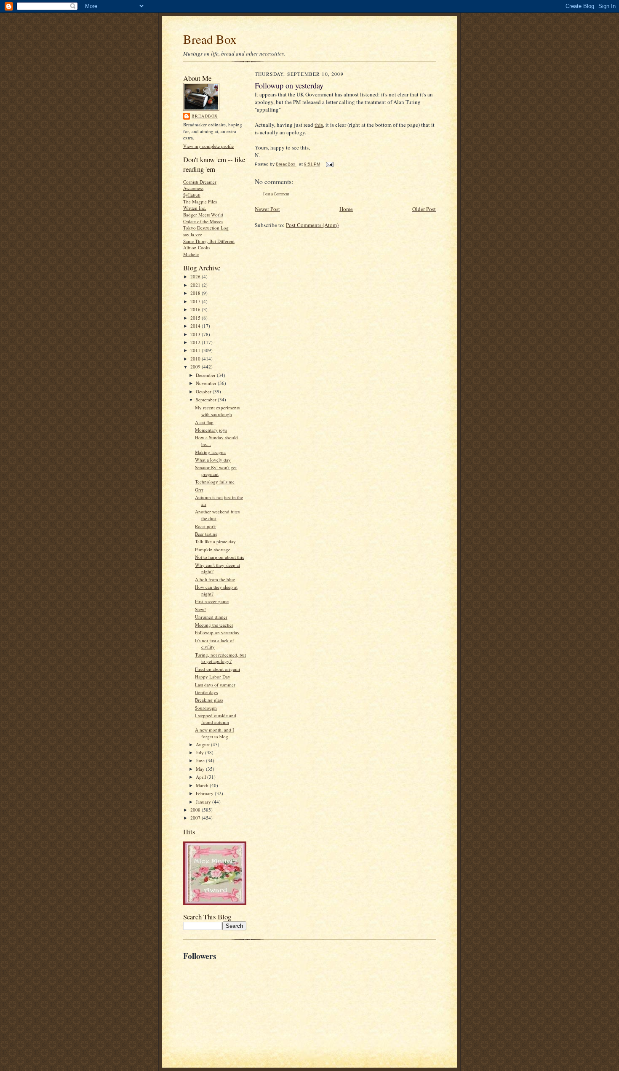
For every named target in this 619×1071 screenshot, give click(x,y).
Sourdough (206, 708)
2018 (196, 293)
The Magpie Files (200, 201)
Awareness (193, 188)
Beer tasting (206, 534)
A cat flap (204, 422)
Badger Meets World (203, 214)
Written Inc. (194, 208)
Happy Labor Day (212, 676)
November (207, 383)
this (319, 124)
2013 (196, 334)
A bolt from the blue (215, 579)
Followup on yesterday (217, 632)
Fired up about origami (217, 669)
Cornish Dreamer (199, 182)
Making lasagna (210, 452)
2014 (196, 326)
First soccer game (212, 601)
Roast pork (205, 526)
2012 (196, 342)
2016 (196, 309)
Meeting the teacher (214, 625)
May (201, 769)
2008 (196, 810)
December (206, 375)
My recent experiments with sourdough (217, 410)
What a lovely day (213, 460)
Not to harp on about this (219, 557)
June (201, 760)
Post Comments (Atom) (312, 225)
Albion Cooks (196, 247)
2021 (196, 285)
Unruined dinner (211, 617)
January (204, 802)
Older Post (424, 209)
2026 (196, 276)
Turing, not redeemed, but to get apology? (220, 658)
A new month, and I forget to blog (214, 733)
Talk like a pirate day (215, 541)
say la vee (192, 234)
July (200, 752)
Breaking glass (209, 700)
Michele (191, 254)
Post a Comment (276, 194)
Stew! (200, 609)
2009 (196, 366)
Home (346, 209)
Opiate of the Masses (203, 221)
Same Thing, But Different (209, 241)
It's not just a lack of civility (214, 643)
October (204, 391)
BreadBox (205, 116)
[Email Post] (329, 164)
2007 (196, 818)
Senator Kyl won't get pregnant (216, 470)
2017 (196, 301)
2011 (196, 350)
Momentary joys (211, 430)
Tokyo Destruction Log (206, 227)
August (203, 744)
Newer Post (267, 209)
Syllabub (191, 195)
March (203, 785)
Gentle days (206, 692)
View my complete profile (208, 146)
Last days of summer (215, 684)
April (201, 777)
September (207, 399)
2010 (196, 358)
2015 (196, 318)
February (205, 793)
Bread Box (210, 39)
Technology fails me (215, 481)
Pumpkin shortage (212, 549)
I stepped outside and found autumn (215, 718)
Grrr (199, 489)
